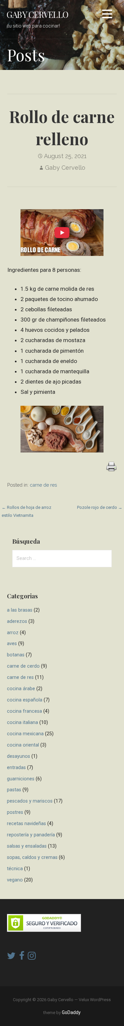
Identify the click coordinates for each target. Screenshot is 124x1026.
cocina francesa (24, 711)
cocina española (24, 700)
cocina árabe (21, 689)
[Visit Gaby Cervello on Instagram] (32, 957)
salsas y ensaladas (27, 846)
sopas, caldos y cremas (32, 857)
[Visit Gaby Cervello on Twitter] (11, 957)
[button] (107, 15)
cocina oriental (23, 745)
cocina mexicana (25, 734)
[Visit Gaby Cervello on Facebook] (21, 957)
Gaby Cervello (37, 14)
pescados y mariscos (30, 801)
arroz (13, 632)
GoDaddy (71, 1012)
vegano (15, 880)
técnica (15, 869)
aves (12, 643)
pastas (14, 790)
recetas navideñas (26, 823)
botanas (15, 655)
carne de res (43, 485)
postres (15, 812)
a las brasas (19, 610)
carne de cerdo (23, 666)
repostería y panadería (31, 835)
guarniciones (20, 779)
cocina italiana (22, 722)
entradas (16, 767)
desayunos (18, 756)
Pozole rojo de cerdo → (99, 507)
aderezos (17, 621)
